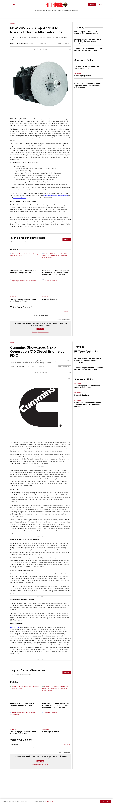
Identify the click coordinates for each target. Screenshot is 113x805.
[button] (11, 5)
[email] (46, 49)
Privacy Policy (50, 801)
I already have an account (40, 332)
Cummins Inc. (21, 367)
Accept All (105, 801)
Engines (12, 23)
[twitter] (40, 49)
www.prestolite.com (19, 198)
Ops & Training (38, 15)
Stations (67, 15)
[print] (70, 49)
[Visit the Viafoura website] (66, 319)
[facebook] (35, 49)
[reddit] (43, 49)
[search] (14, 5)
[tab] (14, 312)
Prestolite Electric (22, 43)
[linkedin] (37, 49)
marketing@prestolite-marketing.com (55, 195)
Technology (58, 15)
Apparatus (76, 15)
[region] (40, 316)
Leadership (48, 15)
